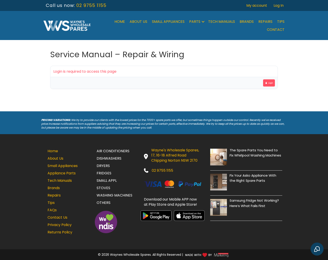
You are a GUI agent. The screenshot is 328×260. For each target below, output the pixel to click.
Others (103, 202)
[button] (203, 22)
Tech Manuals (221, 21)
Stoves (103, 187)
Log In (279, 5)
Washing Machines (114, 195)
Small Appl (107, 180)
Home (119, 21)
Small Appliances (168, 21)
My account (256, 5)
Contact (275, 29)
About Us (138, 21)
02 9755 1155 (91, 5)
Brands (247, 21)
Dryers (103, 165)
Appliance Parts (62, 173)
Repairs (265, 21)
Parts (194, 21)
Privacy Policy (60, 224)
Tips (280, 21)
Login (270, 83)
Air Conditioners (113, 151)
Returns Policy (60, 232)
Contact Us (57, 217)
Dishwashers (109, 158)
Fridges (104, 173)
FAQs (52, 210)
